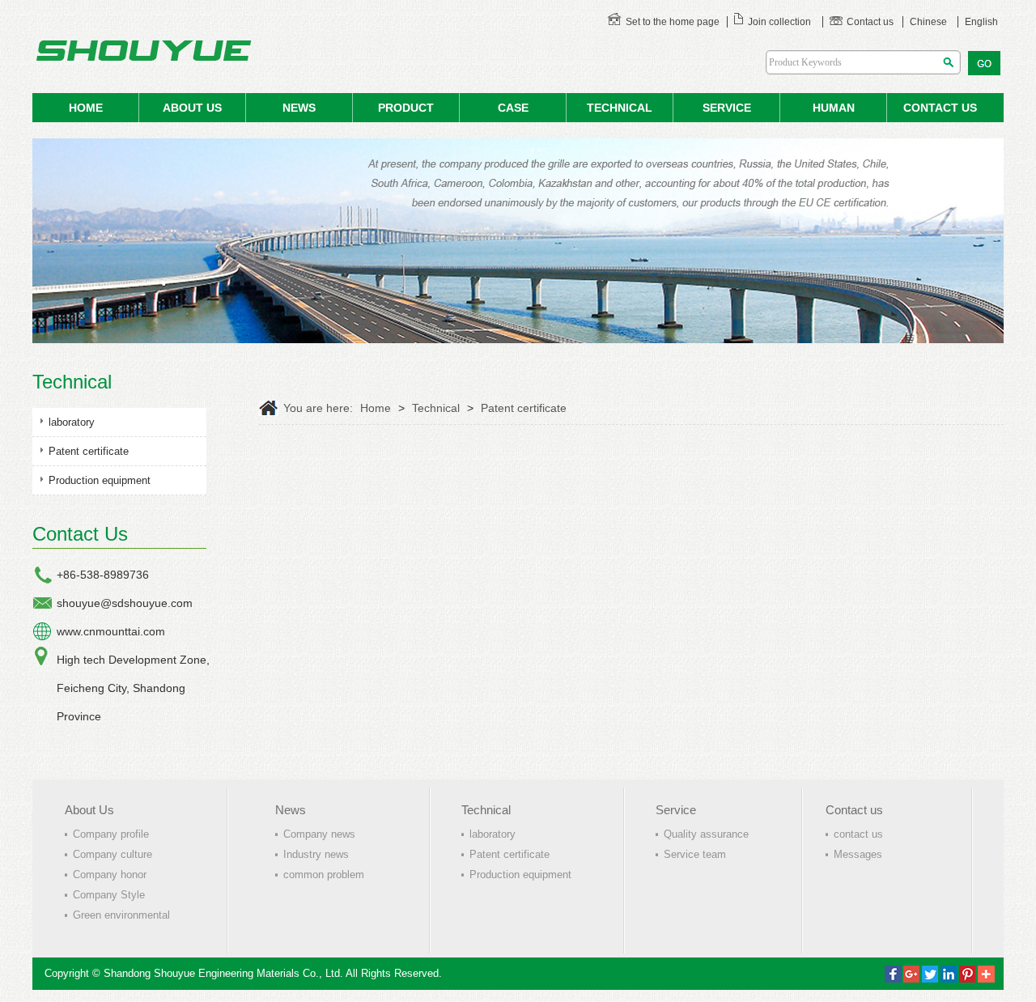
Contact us (870, 22)
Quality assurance (706, 834)
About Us (89, 810)
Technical (619, 107)
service (727, 107)
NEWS (299, 107)
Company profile (111, 834)
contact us (940, 107)
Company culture (112, 854)
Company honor (109, 874)
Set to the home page (673, 22)
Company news (319, 834)
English (981, 22)
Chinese (928, 22)
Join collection (779, 22)
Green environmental (121, 915)
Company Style (109, 895)
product (406, 107)
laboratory (72, 422)
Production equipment (100, 480)
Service (676, 810)
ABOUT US (192, 107)
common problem (323, 874)
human (834, 107)
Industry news (316, 854)
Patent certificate (89, 451)
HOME (86, 107)
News (290, 810)
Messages (858, 854)
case (513, 107)
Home (375, 407)
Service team (695, 854)
